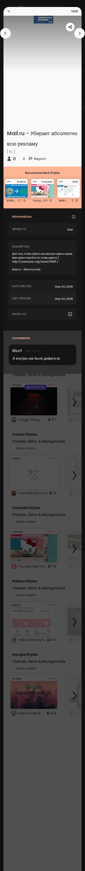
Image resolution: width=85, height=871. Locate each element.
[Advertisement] (17, 435)
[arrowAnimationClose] (5, 33)
